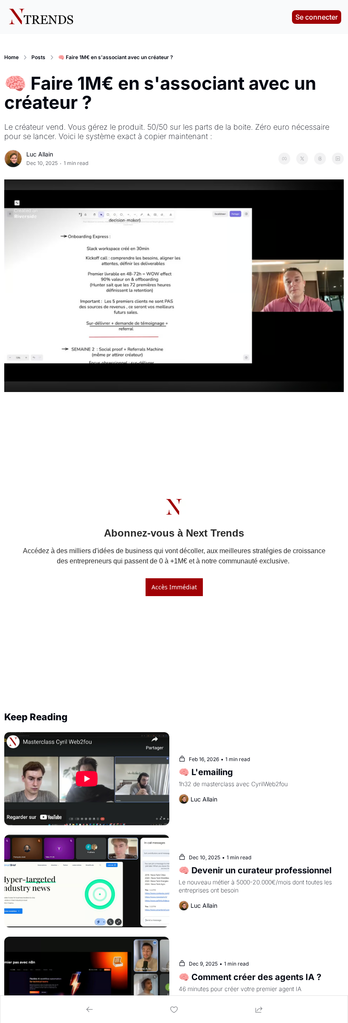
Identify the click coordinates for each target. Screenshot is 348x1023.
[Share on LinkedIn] (338, 159)
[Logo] (41, 17)
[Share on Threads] (320, 159)
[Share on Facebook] (284, 159)
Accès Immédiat (174, 587)
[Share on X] (302, 159)
